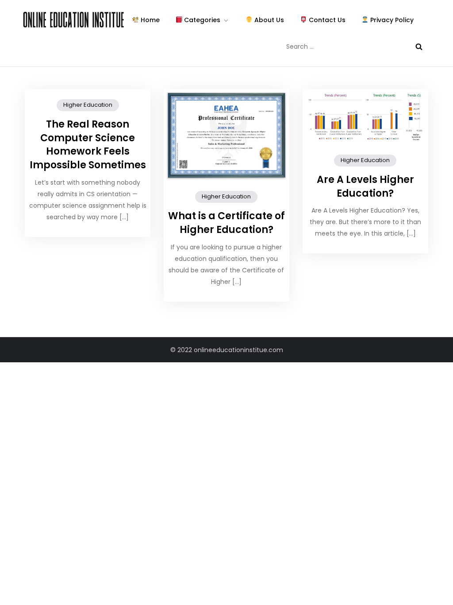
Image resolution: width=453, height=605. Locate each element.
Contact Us (326, 20)
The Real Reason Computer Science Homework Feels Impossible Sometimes (88, 144)
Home (149, 20)
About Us (268, 20)
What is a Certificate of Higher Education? (226, 223)
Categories (201, 20)
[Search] (418, 46)
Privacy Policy (391, 20)
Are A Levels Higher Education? (365, 186)
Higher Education (87, 105)
